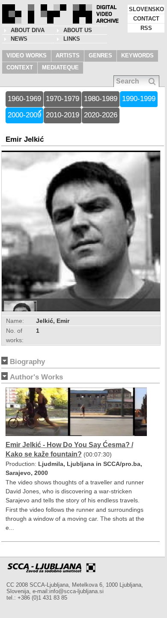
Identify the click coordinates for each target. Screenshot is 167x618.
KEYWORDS (137, 55)
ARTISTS (68, 55)
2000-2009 (24, 115)
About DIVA (28, 30)
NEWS (19, 39)
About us (77, 30)
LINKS (71, 39)
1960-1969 (24, 99)
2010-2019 (62, 115)
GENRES (100, 55)
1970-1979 (62, 99)
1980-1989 (100, 99)
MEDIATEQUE (60, 67)
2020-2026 (100, 115)
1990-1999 (138, 99)
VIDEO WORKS (26, 55)
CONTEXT (19, 67)
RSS (146, 28)
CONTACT (146, 18)
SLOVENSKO (146, 9)
